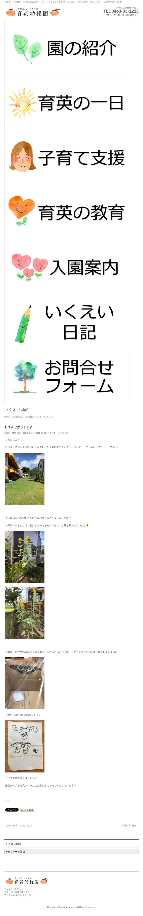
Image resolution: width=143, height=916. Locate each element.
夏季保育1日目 (130, 825)
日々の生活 (63, 433)
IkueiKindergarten (67, 907)
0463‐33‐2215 (125, 11)
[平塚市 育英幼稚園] (33, 13)
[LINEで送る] (27, 809)
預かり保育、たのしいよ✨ (18, 825)
